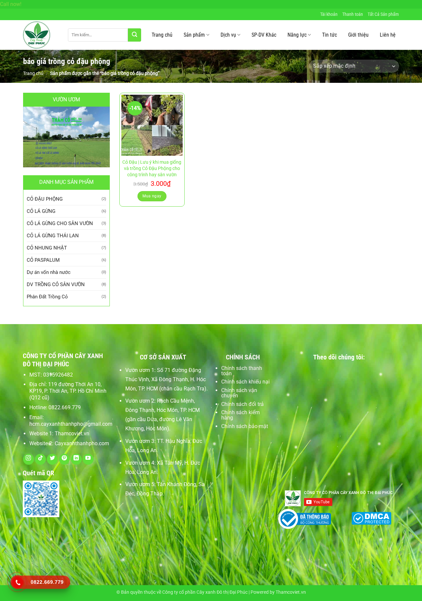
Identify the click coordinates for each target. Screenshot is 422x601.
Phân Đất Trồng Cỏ (47, 297)
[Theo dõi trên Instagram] (28, 459)
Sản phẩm (194, 35)
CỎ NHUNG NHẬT (47, 248)
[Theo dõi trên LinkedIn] (76, 459)
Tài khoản (329, 14)
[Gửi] (134, 35)
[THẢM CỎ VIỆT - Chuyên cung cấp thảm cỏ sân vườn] (40, 35)
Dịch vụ (228, 35)
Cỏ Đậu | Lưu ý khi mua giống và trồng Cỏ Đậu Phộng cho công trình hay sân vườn (151, 168)
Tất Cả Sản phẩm (383, 14)
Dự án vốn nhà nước (49, 272)
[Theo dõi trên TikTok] (40, 459)
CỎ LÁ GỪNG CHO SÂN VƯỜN (60, 223)
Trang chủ (162, 35)
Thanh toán (352, 14)
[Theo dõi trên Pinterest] (64, 459)
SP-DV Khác (264, 35)
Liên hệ (388, 35)
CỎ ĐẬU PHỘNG (45, 199)
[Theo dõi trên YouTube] (88, 459)
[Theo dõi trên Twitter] (52, 459)
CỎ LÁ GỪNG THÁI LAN (53, 236)
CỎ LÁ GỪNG (41, 211)
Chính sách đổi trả (242, 404)
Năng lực (297, 35)
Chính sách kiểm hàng (240, 415)
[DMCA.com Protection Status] (371, 517)
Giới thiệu (358, 35)
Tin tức (329, 35)
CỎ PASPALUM (43, 260)
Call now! (10, 4)
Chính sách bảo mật (244, 426)
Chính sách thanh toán (241, 371)
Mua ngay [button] (151, 196)
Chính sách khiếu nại (245, 382)
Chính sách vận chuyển (239, 393)
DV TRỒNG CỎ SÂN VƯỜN (56, 284)
